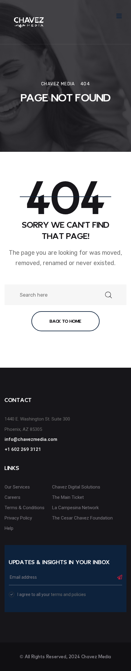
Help (9, 528)
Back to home (65, 321)
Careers (12, 497)
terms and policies (68, 594)
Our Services (17, 487)
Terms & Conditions (24, 507)
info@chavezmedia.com (31, 439)
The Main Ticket (68, 497)
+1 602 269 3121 (23, 449)
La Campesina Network (75, 507)
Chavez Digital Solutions (76, 487)
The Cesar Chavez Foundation (82, 518)
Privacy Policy (18, 518)
